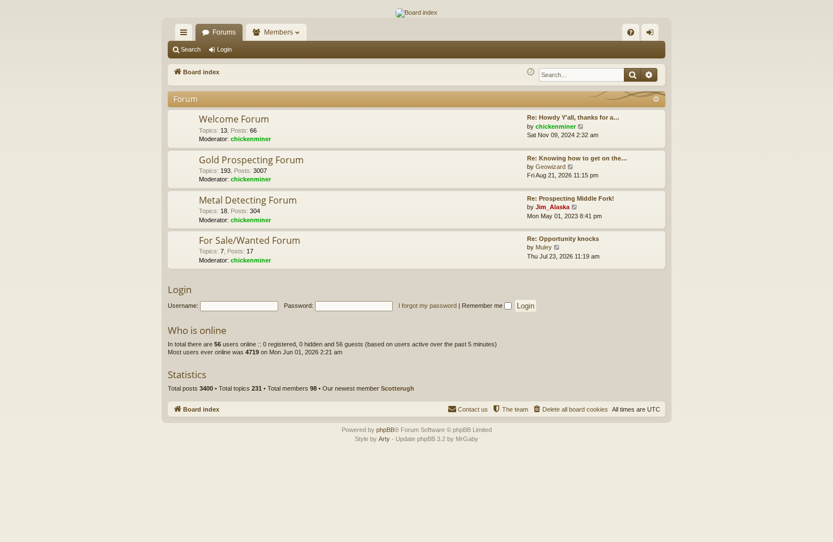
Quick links (186, 34)
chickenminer (251, 139)
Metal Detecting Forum (248, 200)
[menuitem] (630, 32)
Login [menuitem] (652, 34)
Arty (384, 438)
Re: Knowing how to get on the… (577, 158)
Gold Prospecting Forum (251, 160)
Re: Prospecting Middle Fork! (570, 198)
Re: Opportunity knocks (563, 238)
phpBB (385, 429)
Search (191, 49)
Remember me (483, 305)
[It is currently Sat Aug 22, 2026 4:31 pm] (530, 72)
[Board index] (416, 13)
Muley (544, 247)
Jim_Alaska (553, 207)
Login (224, 49)
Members (278, 32)
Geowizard (551, 166)
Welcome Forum (234, 119)
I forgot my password (427, 305)
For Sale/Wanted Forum (249, 240)
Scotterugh (397, 388)
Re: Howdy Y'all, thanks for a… (573, 117)
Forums (224, 32)
